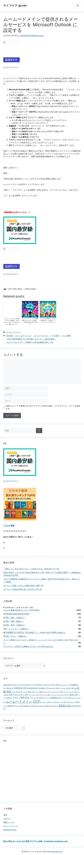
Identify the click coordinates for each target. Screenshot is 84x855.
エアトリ (37, 692)
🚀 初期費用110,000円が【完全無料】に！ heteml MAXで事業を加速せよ (34, 632)
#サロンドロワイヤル (48, 685)
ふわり (70, 688)
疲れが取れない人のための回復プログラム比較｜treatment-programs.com (35, 841)
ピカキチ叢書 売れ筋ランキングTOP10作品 (21, 610)
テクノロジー (34, 695)
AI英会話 (32, 688)
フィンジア (36, 698)
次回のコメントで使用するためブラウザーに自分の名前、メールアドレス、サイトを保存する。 (43, 407)
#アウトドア (21, 685)
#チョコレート (64, 685)
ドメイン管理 (21, 697)
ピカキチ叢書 (8, 526)
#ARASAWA (8, 685)
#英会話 (10, 688)
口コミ (19, 706)
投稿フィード (8, 822)
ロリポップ (72, 702)
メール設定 (55, 336)
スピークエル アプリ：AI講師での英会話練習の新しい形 (29, 342)
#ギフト (32, 685)
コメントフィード (10, 826)
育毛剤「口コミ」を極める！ (15, 636)
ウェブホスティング (21, 692)
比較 (41, 706)
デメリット (44, 695)
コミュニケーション (23, 336)
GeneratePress (56, 852)
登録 (5, 815)
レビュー (45, 702)
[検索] (39, 430)
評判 (74, 706)
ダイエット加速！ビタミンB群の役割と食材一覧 (23, 585)
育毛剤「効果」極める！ (13, 621)
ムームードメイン (10, 67)
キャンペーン (69, 692)
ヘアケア (66, 698)
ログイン (7, 818)
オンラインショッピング (53, 692)
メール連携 (66, 336)
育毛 (56, 706)
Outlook (9, 336)
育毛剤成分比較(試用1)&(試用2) (16, 614)
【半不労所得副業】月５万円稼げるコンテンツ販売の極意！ (31, 339)
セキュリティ (20, 695)
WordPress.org (9, 830)
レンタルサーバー (58, 702)
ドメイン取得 (70, 695)
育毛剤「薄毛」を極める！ (14, 625)
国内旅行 (28, 706)
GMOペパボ (60, 688)
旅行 (35, 706)
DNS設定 (43, 688)
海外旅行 (48, 706)
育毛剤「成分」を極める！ (14, 618)
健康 (11, 706)
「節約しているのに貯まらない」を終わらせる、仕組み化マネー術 (31, 569)
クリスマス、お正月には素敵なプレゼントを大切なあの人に (28, 646)
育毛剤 (65, 705)
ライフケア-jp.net (15, 5)
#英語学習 (20, 688)
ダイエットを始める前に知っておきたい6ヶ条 (22, 589)
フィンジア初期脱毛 (52, 698)
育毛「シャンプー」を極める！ (16, 629)
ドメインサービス (57, 695)
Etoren (52, 688)
